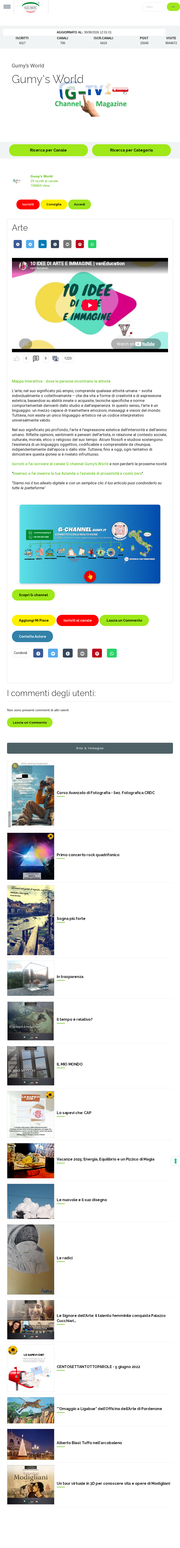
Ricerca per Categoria (131, 150)
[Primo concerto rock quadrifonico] (30, 856)
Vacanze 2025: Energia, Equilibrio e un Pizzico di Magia (105, 1159)
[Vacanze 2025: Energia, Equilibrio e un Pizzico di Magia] (30, 1161)
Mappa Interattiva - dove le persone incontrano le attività (61, 381)
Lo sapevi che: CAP (74, 1113)
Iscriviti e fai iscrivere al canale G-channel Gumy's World (60, 463)
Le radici (64, 1258)
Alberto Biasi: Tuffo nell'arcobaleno (89, 1443)
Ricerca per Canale (48, 150)
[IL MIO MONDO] (30, 1066)
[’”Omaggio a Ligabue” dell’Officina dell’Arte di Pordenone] (30, 1410)
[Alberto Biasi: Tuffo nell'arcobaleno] (30, 1444)
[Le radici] (30, 1259)
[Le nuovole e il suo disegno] (30, 1201)
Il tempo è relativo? (74, 1019)
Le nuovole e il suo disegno (82, 1200)
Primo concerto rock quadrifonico (88, 855)
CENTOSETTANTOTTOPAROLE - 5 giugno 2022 (98, 1367)
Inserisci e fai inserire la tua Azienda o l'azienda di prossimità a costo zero (77, 473)
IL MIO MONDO (69, 1064)
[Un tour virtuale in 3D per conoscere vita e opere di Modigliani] (30, 1485)
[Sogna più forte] (30, 920)
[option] (90, 95)
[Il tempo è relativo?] (30, 1021)
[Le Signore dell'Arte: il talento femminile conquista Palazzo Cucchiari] (30, 1320)
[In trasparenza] (30, 978)
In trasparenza (70, 977)
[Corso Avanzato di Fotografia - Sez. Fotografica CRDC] (30, 794)
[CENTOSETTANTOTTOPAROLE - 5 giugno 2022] (30, 1368)
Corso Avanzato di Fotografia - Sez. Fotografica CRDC (105, 793)
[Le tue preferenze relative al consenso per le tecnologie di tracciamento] (175, 1161)
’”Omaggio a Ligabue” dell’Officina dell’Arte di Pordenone (109, 1409)
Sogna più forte (71, 918)
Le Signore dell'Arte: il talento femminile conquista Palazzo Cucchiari (111, 1318)
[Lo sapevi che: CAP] (30, 1114)
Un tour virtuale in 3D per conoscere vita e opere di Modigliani (113, 1483)
